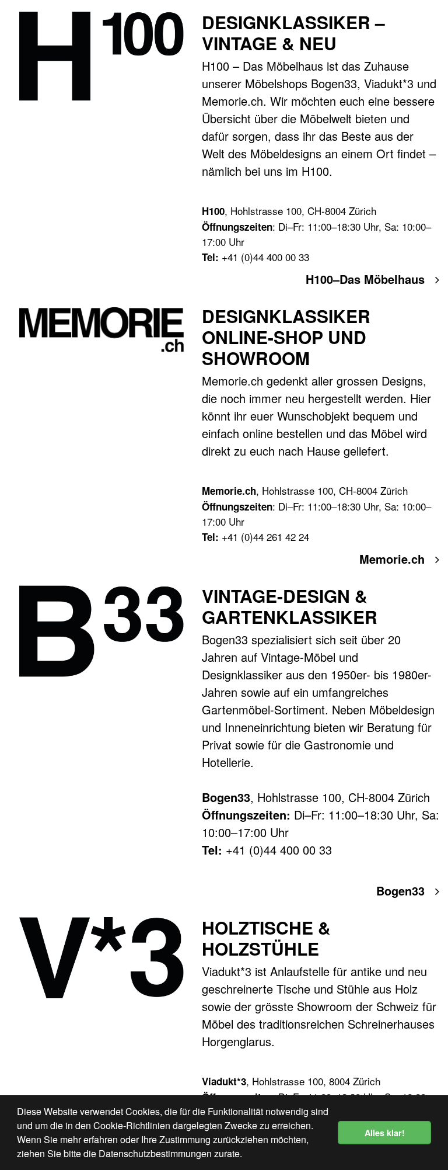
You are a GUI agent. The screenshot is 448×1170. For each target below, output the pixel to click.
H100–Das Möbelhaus (367, 278)
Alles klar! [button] (385, 1132)
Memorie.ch (393, 558)
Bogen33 (402, 890)
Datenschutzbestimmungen (155, 1153)
